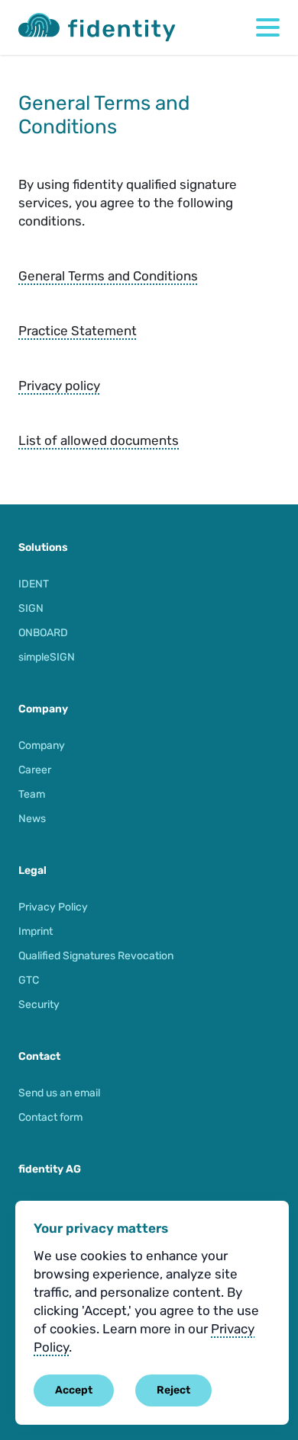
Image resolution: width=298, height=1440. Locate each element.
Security (39, 1004)
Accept (73, 1390)
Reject (173, 1390)
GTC (28, 980)
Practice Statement (77, 330)
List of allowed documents (98, 440)
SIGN (31, 608)
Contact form (50, 1117)
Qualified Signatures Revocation (95, 955)
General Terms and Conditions (108, 275)
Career (34, 769)
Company (41, 745)
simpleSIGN (46, 657)
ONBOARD (43, 632)
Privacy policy (59, 385)
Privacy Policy (53, 907)
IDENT (33, 584)
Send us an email (59, 1092)
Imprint (35, 931)
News (32, 818)
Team (31, 794)
